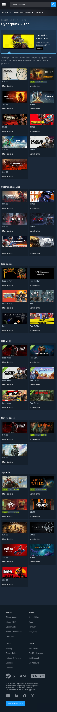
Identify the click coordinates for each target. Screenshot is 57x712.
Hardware (33, 627)
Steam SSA (11, 622)
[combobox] (30, 4)
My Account (34, 663)
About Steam (11, 617)
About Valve (34, 617)
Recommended (7, 20)
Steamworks (11, 627)
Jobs (31, 622)
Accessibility (11, 653)
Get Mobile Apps (15, 703)
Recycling (33, 632)
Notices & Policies (13, 658)
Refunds (9, 668)
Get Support (34, 658)
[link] (42, 82)
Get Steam (33, 648)
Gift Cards (10, 636)
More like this (7, 86)
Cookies (9, 663)
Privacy (9, 648)
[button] (6, 12)
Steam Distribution (13, 632)
